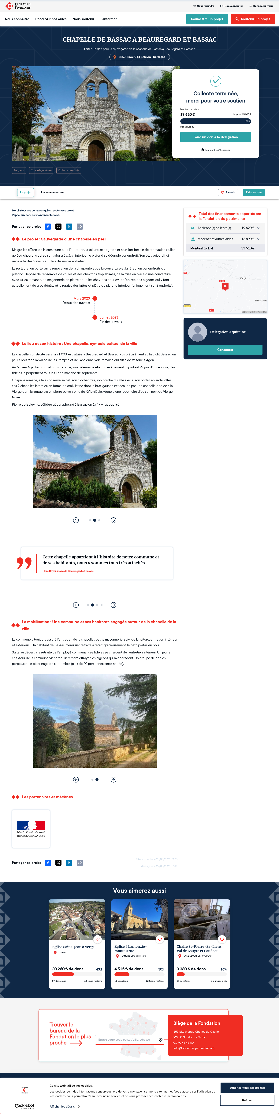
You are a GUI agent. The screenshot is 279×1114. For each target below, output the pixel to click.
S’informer (109, 19)
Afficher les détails (62, 1106)
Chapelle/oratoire (41, 170)
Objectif (242, 114)
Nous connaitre (17, 19)
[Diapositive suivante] (113, 520)
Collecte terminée (69, 170)
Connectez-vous (263, 6)
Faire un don (254, 192)
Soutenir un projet (255, 19)
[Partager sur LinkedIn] (69, 227)
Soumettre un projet (207, 19)
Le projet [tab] (26, 192)
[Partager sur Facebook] (48, 227)
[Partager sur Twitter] (58, 227)
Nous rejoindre (205, 6)
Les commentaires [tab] (52, 192)
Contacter (225, 349)
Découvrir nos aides (50, 19)
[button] (90, 520)
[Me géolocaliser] (160, 1040)
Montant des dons (189, 109)
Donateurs (187, 126)
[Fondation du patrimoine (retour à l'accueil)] (17, 6)
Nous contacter (234, 6)
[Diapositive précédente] (76, 520)
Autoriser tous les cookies (247, 1087)
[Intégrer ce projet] (80, 227)
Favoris (230, 192)
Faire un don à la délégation (215, 137)
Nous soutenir (84, 19)
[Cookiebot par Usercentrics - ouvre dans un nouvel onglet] (24, 1106)
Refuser (247, 1100)
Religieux (19, 170)
